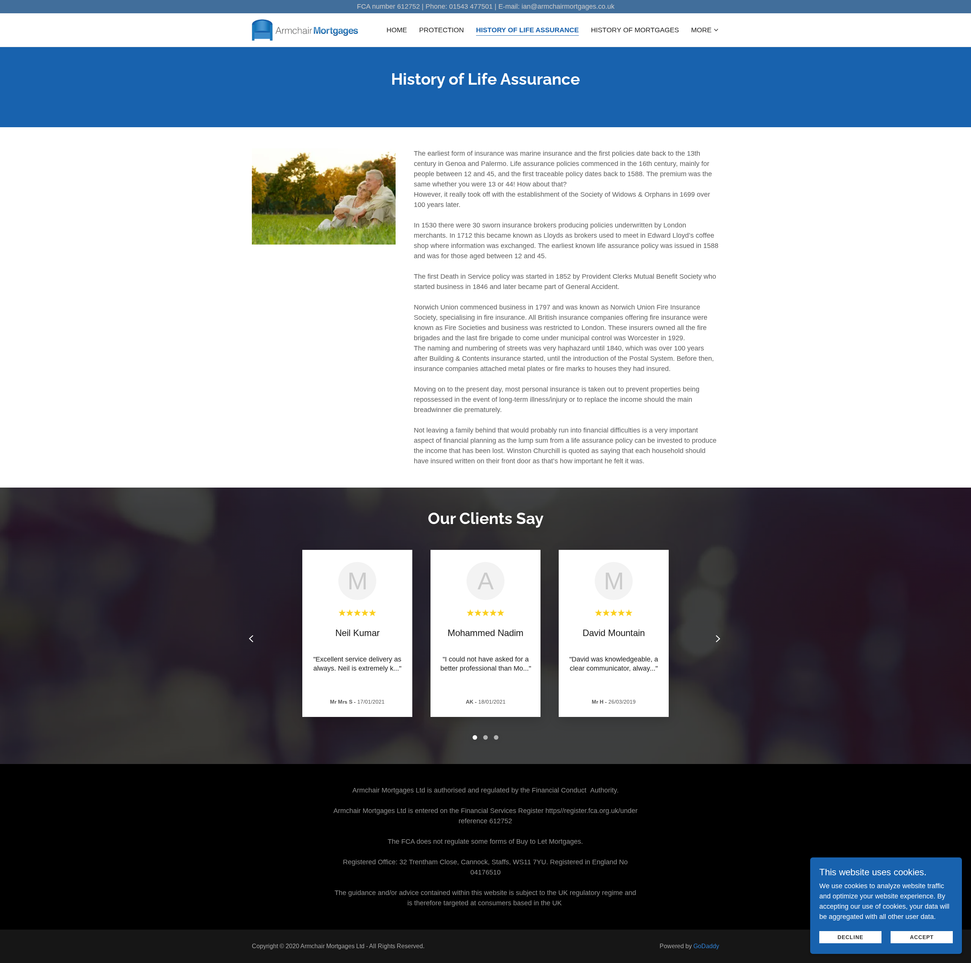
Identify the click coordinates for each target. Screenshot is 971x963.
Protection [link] (441, 30)
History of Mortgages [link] (635, 30)
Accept (922, 937)
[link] (305, 29)
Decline (850, 937)
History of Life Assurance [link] (527, 30)
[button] (705, 30)
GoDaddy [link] (706, 946)
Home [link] (397, 30)
